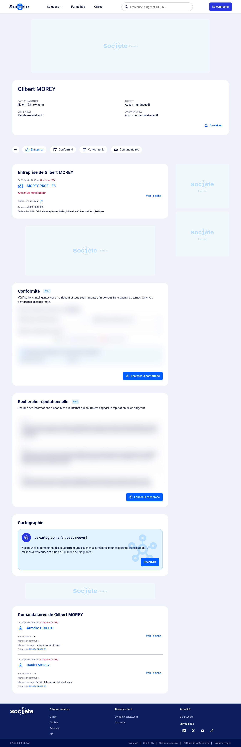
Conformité (66, 149)
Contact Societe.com (126, 716)
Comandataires (129, 149)
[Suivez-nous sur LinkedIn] (184, 730)
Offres (98, 6)
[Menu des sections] (15, 149)
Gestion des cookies (168, 743)
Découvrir (150, 562)
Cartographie (96, 149)
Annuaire (55, 728)
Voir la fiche (153, 196)
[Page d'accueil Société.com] (19, 6)
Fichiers (54, 722)
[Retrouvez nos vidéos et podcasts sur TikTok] (212, 730)
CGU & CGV (148, 743)
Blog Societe (186, 716)
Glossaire (120, 722)
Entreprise (37, 149)
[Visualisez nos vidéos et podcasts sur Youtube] (202, 730)
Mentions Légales (222, 743)
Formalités (78, 6)
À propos (133, 743)
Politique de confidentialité (196, 743)
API (52, 733)
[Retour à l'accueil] (22, 711)
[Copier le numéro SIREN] (41, 201)
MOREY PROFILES (37, 649)
